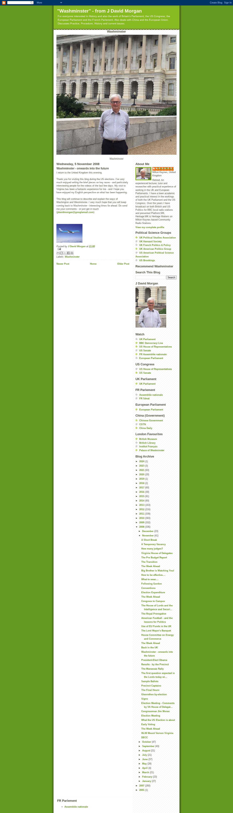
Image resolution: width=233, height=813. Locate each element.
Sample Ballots (149, 681)
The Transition (149, 562)
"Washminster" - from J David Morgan (99, 11)
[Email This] (58, 253)
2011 (142, 513)
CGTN (142, 424)
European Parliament (151, 358)
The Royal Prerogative (153, 613)
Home (93, 263)
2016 (142, 492)
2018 (142, 483)
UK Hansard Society (150, 241)
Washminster (72, 256)
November (148, 535)
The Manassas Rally (152, 668)
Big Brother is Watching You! (157, 570)
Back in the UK (149, 647)
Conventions (148, 588)
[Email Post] (92, 249)
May (144, 763)
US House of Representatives (155, 346)
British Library (147, 442)
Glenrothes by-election (154, 694)
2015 (142, 496)
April (145, 768)
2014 (142, 500)
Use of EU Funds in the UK (156, 626)
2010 (142, 518)
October (147, 741)
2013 (142, 505)
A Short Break (149, 540)
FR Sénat (144, 398)
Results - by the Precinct (155, 664)
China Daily (145, 428)
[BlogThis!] (61, 253)
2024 (142, 461)
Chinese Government (151, 420)
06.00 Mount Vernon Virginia (157, 733)
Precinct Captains (151, 685)
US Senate (145, 350)
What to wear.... (150, 579)
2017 (142, 487)
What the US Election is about (158, 720)
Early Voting (148, 724)
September (148, 746)
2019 (142, 478)
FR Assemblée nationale (153, 354)
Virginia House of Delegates (157, 553)
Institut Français (148, 446)
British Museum (148, 439)
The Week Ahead (150, 566)
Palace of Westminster (151, 450)
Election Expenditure (153, 592)
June (145, 759)
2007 (142, 785)
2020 (142, 474)
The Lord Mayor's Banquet (156, 630)
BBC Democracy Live (151, 343)
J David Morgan (165, 168)
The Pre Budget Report (154, 557)
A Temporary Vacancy (153, 544)
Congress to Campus (153, 601)
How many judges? (152, 548)
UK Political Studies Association (157, 237)
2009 (142, 522)
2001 (142, 790)
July (145, 755)
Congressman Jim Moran (155, 711)
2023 (142, 465)
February (147, 776)
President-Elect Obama (154, 660)
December (148, 531)
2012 (142, 509)
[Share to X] (65, 253)
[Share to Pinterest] (72, 253)
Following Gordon (151, 583)
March (146, 772)
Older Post (123, 263)
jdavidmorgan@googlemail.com (75, 212)
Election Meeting (150, 715)
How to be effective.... (153, 575)
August (146, 750)
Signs (144, 698)
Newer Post (62, 263)
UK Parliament (147, 339)
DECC (144, 737)
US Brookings (147, 260)
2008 (142, 526)
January (147, 781)
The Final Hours (150, 690)
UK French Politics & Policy (155, 245)
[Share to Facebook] (68, 253)
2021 (142, 470)
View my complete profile (149, 227)
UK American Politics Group (155, 249)
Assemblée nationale (151, 395)
